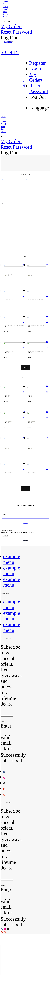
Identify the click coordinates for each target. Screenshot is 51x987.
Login (35, 68)
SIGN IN (10, 52)
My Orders (11, 26)
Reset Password (16, 32)
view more (25, 367)
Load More (25, 540)
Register (37, 63)
